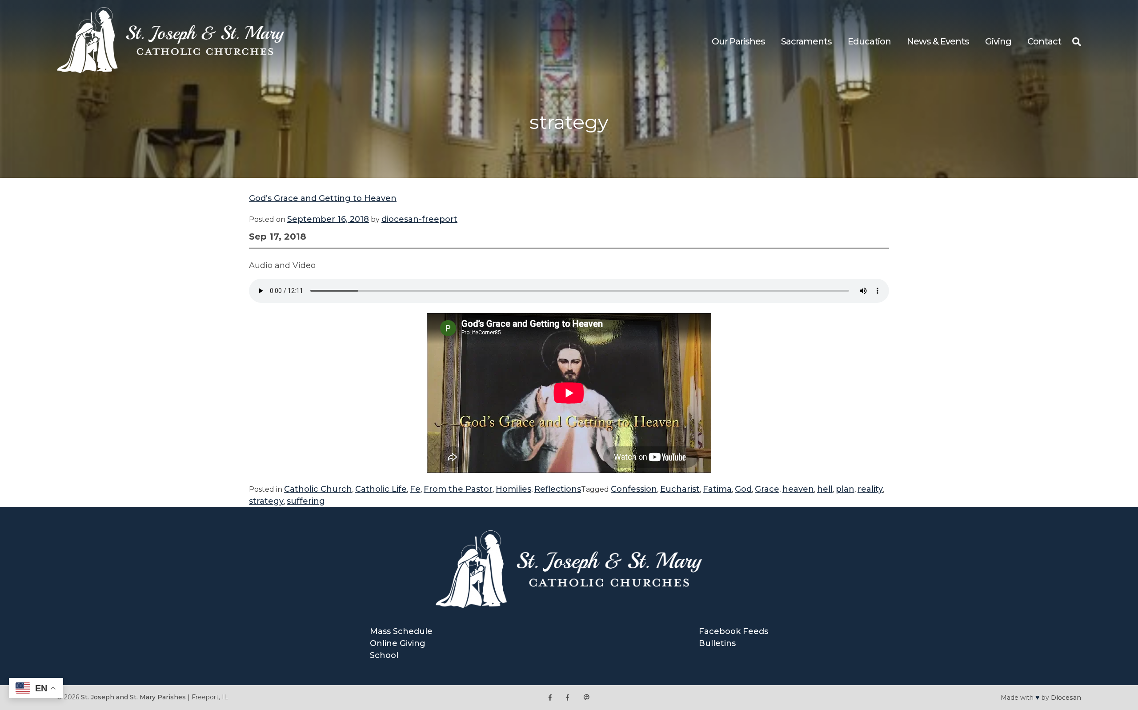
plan (845, 489)
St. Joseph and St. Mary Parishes (133, 697)
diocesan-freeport (419, 219)
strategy (266, 501)
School (384, 655)
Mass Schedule (401, 631)
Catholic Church (318, 489)
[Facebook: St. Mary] (567, 697)
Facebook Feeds (733, 631)
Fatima (717, 489)
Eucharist (680, 489)
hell (825, 489)
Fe (415, 489)
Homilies (513, 489)
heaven (798, 489)
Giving (998, 41)
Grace (767, 489)
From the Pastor (458, 489)
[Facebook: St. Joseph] (550, 697)
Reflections (557, 489)
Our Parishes (738, 41)
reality (870, 489)
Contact (1044, 41)
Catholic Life (381, 489)
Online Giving (397, 643)
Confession (634, 489)
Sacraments (806, 41)
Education (869, 41)
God (743, 489)
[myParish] (586, 697)
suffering (306, 501)
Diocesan (1066, 698)
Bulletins (717, 643)
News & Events (938, 41)
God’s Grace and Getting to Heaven (323, 198)
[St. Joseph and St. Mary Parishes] (170, 70)
